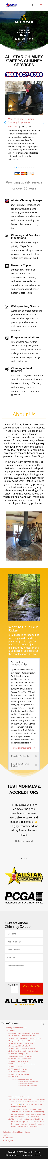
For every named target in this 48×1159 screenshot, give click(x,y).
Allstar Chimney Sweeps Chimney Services (25, 1033)
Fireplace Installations (18, 1072)
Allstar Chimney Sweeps (19, 1061)
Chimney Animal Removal (20, 1074)
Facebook (9, 1138)
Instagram (9, 1140)
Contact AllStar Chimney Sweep (17, 1132)
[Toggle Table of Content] (42, 1024)
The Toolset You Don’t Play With (22, 1043)
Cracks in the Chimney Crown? (21, 1059)
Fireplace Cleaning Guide (19, 1054)
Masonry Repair (16, 1066)
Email (7, 1135)
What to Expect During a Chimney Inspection (21, 120)
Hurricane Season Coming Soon (22, 1056)
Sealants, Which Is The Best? (20, 1046)
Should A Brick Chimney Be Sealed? (23, 1048)
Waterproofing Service (18, 1069)
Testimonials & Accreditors (20, 1097)
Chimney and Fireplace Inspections (23, 1064)
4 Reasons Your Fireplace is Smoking (23, 1036)
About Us (14, 1077)
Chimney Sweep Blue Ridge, (16, 1027)
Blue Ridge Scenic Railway (30, 1085)
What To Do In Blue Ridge (24, 1079)
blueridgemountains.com (24, 748)
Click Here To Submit (31, 988)
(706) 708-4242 (10, 1030)
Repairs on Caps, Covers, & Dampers (23, 1041)
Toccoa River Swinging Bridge (31, 1081)
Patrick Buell (13, 126)
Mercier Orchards (28, 1083)
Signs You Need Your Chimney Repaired (24, 1051)
